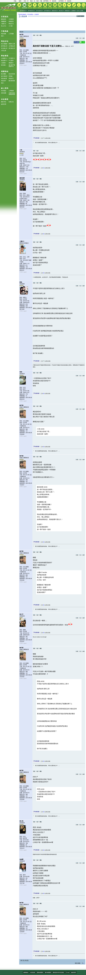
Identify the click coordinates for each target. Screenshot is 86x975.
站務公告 (11, 102)
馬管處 (10, 76)
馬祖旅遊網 (24, 7)
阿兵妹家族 (30, 14)
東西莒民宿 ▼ (55, 10)
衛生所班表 (12, 74)
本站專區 (4, 99)
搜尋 (84, 7)
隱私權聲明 (40, 972)
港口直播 (50, 7)
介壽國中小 (4, 58)
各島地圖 (3, 93)
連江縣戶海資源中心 (12, 65)
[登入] (78, 10)
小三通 (10, 26)
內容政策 (32, 972)
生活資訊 (79, 7)
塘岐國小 (11, 62)
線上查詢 (4, 88)
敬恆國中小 (4, 60)
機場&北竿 (40, 7)
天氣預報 (69, 7)
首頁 (19, 7)
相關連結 (4, 71)
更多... (3, 36)
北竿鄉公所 (12, 46)
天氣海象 (4, 31)
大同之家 (3, 50)
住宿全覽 (60, 7)
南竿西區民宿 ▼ (31, 10)
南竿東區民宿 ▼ (23, 10)
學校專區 (4, 56)
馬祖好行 (11, 78)
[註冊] (81, 10)
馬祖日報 (30, 7)
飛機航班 (35, 7)
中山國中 (11, 60)
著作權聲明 (48, 972)
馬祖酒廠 (55, 7)
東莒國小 (3, 65)
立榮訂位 (3, 23)
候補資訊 (11, 21)
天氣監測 (74, 7)
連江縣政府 (4, 76)
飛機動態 (3, 21)
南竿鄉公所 (4, 46)
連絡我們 (73, 972)
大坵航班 (11, 19)
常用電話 (3, 90)
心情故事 (36, 14)
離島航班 (3, 19)
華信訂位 (11, 23)
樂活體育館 (12, 80)
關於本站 (3, 102)
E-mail (67, 972)
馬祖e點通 (4, 78)
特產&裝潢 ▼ (68, 10)
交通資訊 (4, 16)
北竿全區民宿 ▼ (39, 10)
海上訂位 (3, 26)
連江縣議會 (4, 43)
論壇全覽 (3, 104)
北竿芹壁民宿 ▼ (47, 10)
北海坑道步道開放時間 (12, 93)
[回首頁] (8, 10)
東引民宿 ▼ (61, 10)
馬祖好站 (4, 41)
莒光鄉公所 (4, 48)
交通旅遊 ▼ (74, 10)
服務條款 (25, 972)
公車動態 (11, 90)
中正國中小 (12, 58)
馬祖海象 (3, 33)
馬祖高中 (3, 80)
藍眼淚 (64, 7)
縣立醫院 (3, 74)
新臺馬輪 (45, 7)
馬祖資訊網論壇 (22, 14)
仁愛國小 (3, 62)
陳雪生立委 (12, 43)
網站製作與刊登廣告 (58, 972)
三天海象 (11, 33)
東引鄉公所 (12, 48)
